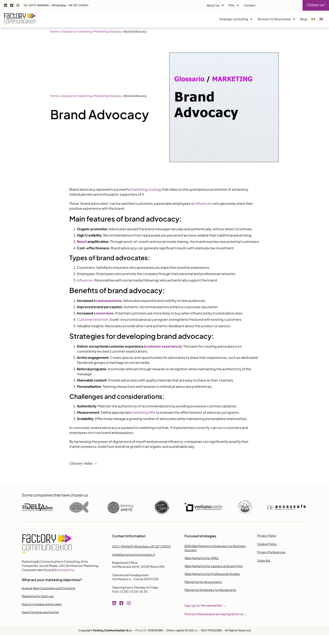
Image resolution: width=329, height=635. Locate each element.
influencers (203, 203)
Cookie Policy (267, 544)
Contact (250, 5)
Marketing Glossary (107, 31)
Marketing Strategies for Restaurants (210, 590)
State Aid (263, 560)
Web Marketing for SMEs (201, 558)
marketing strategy (146, 189)
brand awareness (108, 300)
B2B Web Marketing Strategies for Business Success (215, 548)
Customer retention (92, 319)
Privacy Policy (266, 535)
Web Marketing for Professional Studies (212, 574)
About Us (213, 5)
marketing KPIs (143, 412)
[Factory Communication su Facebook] (12, 5)
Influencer (85, 280)
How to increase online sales (42, 604)
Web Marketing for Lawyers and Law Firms (213, 566)
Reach (82, 241)
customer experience (162, 346)
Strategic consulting (233, 19)
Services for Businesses (274, 19)
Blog (303, 19)
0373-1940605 (122, 546)
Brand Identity (64, 570)
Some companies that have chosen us (55, 495)
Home (54, 31)
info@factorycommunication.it (133, 554)
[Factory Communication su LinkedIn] (6, 5)
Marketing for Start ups (38, 596)
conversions (103, 313)
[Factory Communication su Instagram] (19, 5)
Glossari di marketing (76, 31)
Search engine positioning (40, 612)
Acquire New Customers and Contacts (48, 588)
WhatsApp (152, 546)
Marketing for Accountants (203, 582)
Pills (231, 5)
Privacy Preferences (271, 552)
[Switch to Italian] (313, 19)
